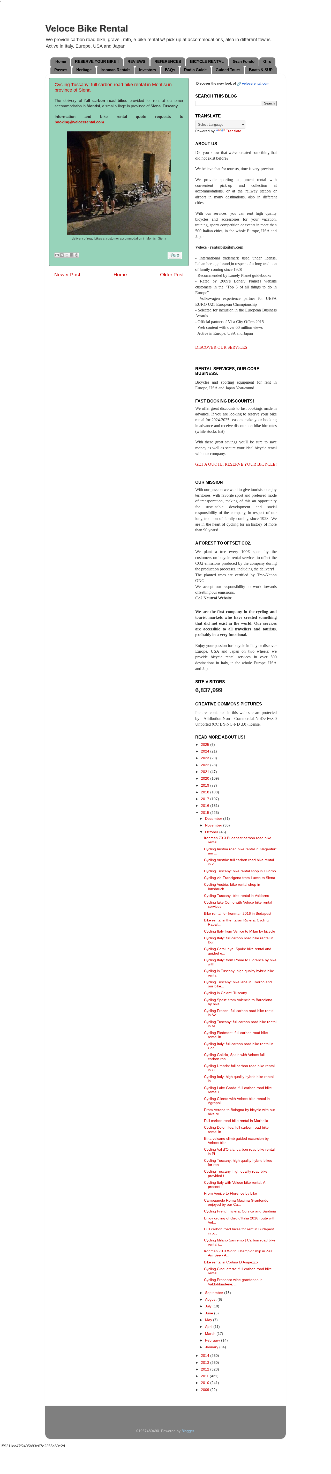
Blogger (188, 1431)
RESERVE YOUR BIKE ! (97, 61)
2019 (205, 785)
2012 (205, 1369)
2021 (205, 772)
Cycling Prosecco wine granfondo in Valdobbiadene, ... (233, 1282)
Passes (60, 70)
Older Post (172, 274)
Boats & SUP (261, 70)
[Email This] (56, 255)
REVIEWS (136, 61)
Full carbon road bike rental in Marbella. (236, 1121)
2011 (205, 1376)
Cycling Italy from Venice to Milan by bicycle (239, 931)
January (212, 1347)
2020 (205, 778)
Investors (147, 70)
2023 (205, 758)
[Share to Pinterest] (76, 255)
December (214, 819)
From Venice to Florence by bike (230, 1193)
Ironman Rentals (115, 70)
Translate (233, 131)
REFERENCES (167, 61)
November (214, 825)
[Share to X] (66, 255)
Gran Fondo (243, 61)
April (209, 1327)
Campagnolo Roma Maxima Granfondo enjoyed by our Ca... (236, 1202)
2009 (205, 1390)
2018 (205, 792)
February (213, 1340)
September (214, 1293)
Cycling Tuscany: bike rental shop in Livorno (240, 871)
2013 (205, 1363)
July (209, 1306)
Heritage (84, 70)
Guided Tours (228, 70)
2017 (205, 799)
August (211, 1299)
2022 (205, 765)
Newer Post (67, 274)
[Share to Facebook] (71, 255)
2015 (205, 813)
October (212, 832)
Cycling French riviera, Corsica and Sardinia (240, 1211)
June (209, 1313)
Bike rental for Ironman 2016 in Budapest (237, 913)
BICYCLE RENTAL (207, 61)
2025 (205, 745)
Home (60, 61)
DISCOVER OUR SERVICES (221, 347)
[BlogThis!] (61, 255)
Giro (267, 61)
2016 (205, 806)
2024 (205, 751)
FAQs (170, 70)
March (210, 1334)
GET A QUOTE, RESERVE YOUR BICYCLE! (236, 464)
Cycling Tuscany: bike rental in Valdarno (236, 896)
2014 (205, 1356)
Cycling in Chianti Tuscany (225, 993)
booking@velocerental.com (79, 122)
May (209, 1320)
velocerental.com (255, 83)
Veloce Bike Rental (86, 28)
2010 (205, 1383)
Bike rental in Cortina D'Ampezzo (231, 1262)
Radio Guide (195, 70)
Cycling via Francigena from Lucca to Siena (239, 878)
